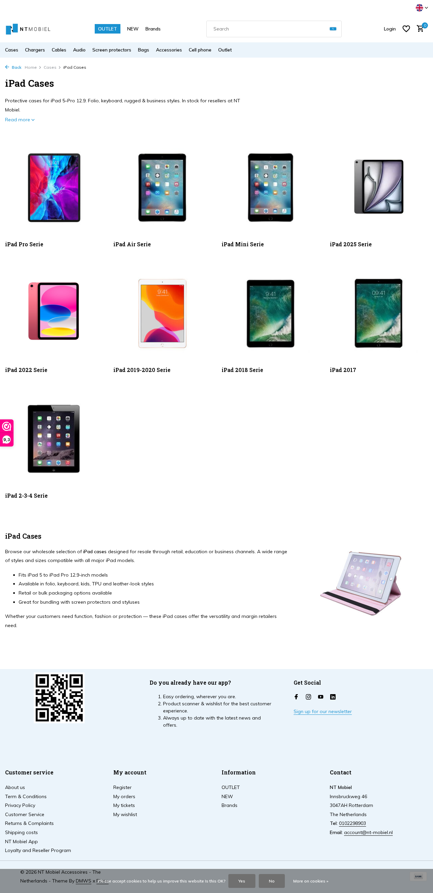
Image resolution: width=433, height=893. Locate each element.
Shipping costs (21, 832)
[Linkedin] (333, 697)
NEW (133, 29)
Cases (11, 50)
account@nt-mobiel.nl (368, 832)
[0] (418, 29)
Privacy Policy (20, 805)
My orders (124, 796)
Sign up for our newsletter (323, 711)
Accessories (169, 50)
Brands (153, 29)
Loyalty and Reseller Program (38, 850)
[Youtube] (320, 697)
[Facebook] (296, 697)
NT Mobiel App (21, 841)
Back (16, 67)
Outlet (225, 50)
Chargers (35, 50)
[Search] (333, 29)
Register (122, 787)
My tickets (124, 805)
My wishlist (125, 814)
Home (31, 67)
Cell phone (200, 50)
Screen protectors (111, 50)
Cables (59, 50)
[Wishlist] (406, 29)
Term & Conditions (26, 796)
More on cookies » (310, 881)
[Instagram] (308, 697)
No (272, 881)
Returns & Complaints (29, 823)
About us (15, 787)
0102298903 (352, 823)
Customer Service (24, 814)
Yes (241, 881)
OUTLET (107, 29)
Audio (79, 50)
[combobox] (274, 29)
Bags (143, 50)
